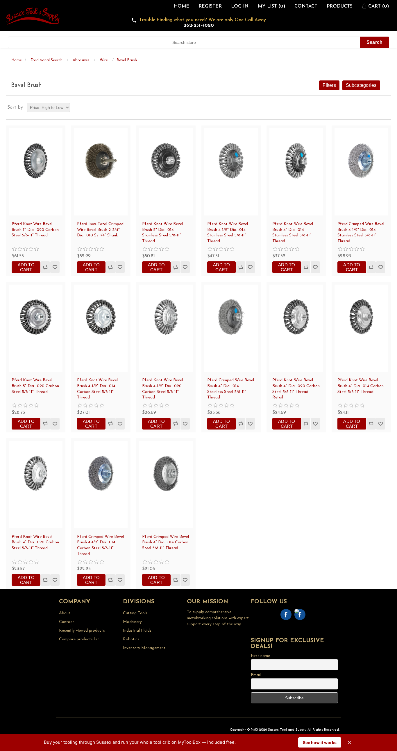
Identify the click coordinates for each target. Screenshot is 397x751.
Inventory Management (144, 648)
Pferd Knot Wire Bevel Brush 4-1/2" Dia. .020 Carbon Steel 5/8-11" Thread (162, 389)
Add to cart (26, 267)
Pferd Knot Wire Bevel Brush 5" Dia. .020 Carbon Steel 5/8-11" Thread (35, 386)
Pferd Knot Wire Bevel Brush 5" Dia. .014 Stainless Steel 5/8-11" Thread (162, 232)
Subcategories (361, 85)
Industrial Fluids (137, 630)
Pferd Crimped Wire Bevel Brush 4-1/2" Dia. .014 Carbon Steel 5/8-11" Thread (100, 545)
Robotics (131, 639)
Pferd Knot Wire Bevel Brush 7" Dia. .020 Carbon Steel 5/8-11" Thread (35, 230)
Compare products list (79, 639)
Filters (329, 85)
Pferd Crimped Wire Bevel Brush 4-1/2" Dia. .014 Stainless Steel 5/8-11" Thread (360, 232)
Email (256, 675)
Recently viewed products (82, 630)
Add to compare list (45, 267)
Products (340, 6)
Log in (239, 6)
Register (210, 6)
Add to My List (55, 267)
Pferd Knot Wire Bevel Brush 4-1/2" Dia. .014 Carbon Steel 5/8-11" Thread (97, 389)
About (64, 613)
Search (374, 42)
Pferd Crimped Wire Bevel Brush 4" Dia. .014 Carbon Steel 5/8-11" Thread (165, 542)
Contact (305, 6)
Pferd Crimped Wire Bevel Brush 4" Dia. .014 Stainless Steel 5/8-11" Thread (230, 389)
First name (260, 656)
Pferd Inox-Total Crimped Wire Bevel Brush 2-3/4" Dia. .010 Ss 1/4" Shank (100, 230)
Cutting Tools (135, 613)
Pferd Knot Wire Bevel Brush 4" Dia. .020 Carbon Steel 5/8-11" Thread (35, 542)
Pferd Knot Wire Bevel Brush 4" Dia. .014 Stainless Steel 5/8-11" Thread (292, 232)
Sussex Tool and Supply (287, 730)
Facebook (286, 614)
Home (181, 6)
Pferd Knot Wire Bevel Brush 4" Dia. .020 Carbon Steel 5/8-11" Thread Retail (296, 389)
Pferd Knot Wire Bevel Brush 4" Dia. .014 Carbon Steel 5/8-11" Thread (360, 386)
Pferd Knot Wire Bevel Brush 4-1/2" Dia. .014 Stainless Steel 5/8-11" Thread (227, 232)
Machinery (132, 622)
